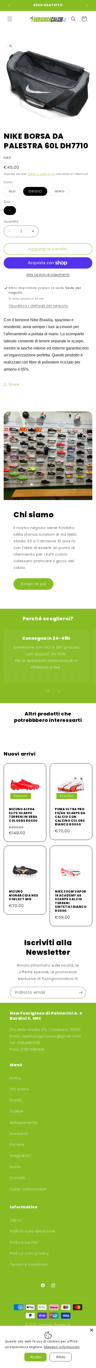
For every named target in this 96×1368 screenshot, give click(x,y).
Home (15, 1078)
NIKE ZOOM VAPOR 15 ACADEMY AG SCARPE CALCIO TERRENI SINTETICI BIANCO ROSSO (71, 901)
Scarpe (16, 1111)
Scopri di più (33, 583)
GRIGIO (35, 191)
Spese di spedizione (41, 174)
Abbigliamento (24, 1122)
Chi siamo (19, 1089)
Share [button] (14, 384)
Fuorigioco (46, 1324)
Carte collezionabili (28, 1189)
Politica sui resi (24, 1242)
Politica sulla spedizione (32, 1231)
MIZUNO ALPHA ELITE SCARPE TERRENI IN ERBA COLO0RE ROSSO (23, 814)
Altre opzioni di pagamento (48, 275)
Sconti (16, 1100)
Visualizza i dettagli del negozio (38, 305)
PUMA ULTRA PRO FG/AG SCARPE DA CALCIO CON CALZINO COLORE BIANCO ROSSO (70, 816)
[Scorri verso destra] (58, 691)
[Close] (91, 1330)
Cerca (15, 1220)
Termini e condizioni (29, 1264)
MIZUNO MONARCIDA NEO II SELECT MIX (23, 895)
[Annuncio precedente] (9, 5)
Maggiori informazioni (62, 1347)
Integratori (20, 1155)
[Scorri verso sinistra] (37, 691)
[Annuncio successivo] (86, 5)
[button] (9, 19)
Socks (15, 1166)
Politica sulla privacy (29, 1253)
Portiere (17, 1144)
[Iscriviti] (80, 992)
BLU (15, 192)
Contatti (17, 1177)
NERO (62, 192)
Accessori (19, 1133)
